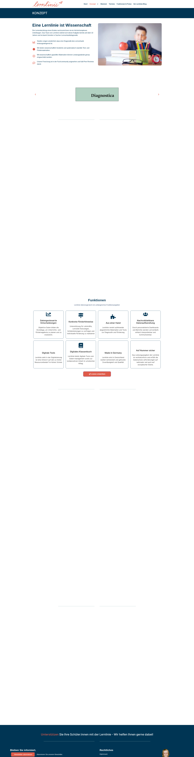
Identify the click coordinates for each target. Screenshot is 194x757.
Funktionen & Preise (124, 4)
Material (104, 4)
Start (86, 4)
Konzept (93, 4)
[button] (35, 94)
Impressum (104, 754)
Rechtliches (106, 750)
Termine (112, 4)
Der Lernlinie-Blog (140, 4)
